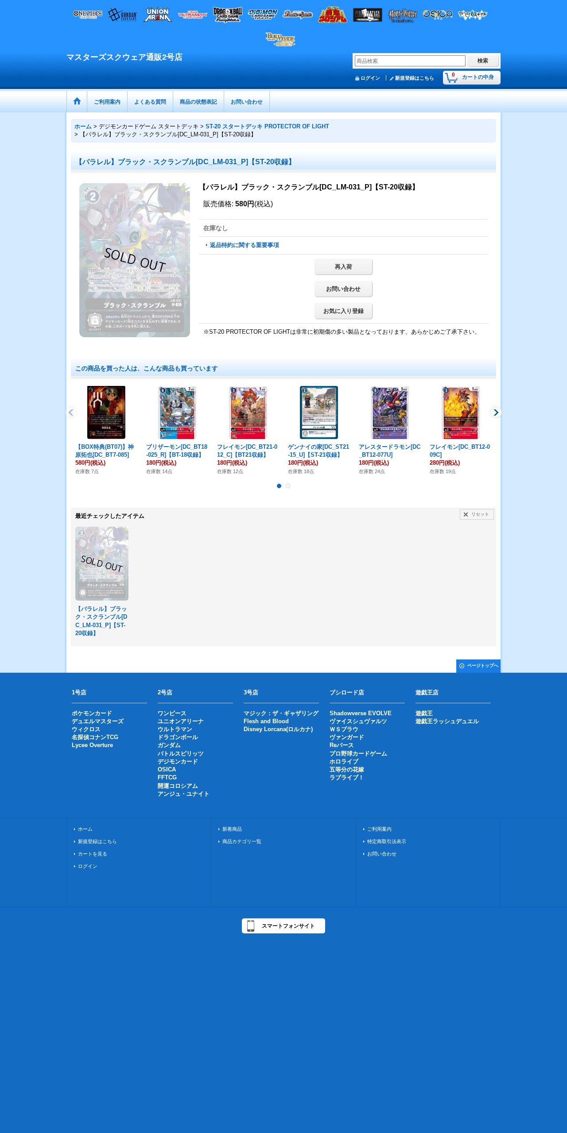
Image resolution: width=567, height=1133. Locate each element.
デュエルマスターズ (98, 721)
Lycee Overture (92, 745)
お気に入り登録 (343, 311)
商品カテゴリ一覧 (241, 841)
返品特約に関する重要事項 (244, 245)
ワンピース (172, 713)
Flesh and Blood (266, 721)
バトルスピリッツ (181, 753)
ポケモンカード (92, 713)
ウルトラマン (175, 729)
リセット (480, 514)
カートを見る (92, 853)
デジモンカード (178, 761)
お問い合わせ (343, 288)
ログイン (370, 78)
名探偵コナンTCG (95, 737)
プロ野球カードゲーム (358, 753)
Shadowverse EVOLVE (361, 713)
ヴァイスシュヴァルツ (358, 721)
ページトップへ (482, 665)
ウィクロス (86, 729)
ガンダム (169, 745)
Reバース (342, 745)
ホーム (85, 829)
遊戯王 (424, 713)
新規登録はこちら (414, 78)
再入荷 (343, 266)
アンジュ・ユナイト (184, 793)
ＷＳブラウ (344, 729)
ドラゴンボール (178, 737)
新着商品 (232, 829)
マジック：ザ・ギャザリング (281, 713)
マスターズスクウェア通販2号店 (124, 57)
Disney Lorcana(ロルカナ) (278, 729)
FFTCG (167, 777)
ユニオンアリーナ (181, 721)
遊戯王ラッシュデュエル (447, 721)
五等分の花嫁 (347, 769)
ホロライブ (344, 761)
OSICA (167, 769)
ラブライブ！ (347, 777)
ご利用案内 (379, 829)
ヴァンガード (347, 737)
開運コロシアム (178, 785)
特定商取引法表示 (386, 841)
